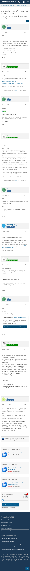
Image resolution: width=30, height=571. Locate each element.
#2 (25, 72)
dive (4, 16)
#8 (25, 304)
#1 (25, 32)
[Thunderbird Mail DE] (8, 2)
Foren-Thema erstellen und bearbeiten (11, 546)
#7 (25, 265)
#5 (25, 195)
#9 (25, 349)
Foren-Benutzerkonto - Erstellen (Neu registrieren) (13, 544)
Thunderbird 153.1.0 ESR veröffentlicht (15, 468)
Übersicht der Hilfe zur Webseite (9, 538)
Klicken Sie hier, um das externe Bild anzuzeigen (15, 327)
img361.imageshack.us (20, 317)
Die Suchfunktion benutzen (8, 541)
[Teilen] (27, 21)
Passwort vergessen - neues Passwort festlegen (13, 549)
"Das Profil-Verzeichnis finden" (14, 246)
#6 (25, 231)
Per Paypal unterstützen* (10, 505)
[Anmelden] (23, 2)
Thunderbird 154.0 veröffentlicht (17, 453)
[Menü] (28, 2)
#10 (25, 405)
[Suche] (19, 2)
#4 (25, 142)
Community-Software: (10, 564)
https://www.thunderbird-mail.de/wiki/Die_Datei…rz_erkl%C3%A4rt (13, 82)
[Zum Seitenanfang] (27, 568)
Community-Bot (9, 438)
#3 (25, 105)
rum (16, 90)
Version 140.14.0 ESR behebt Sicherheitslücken (16, 483)
